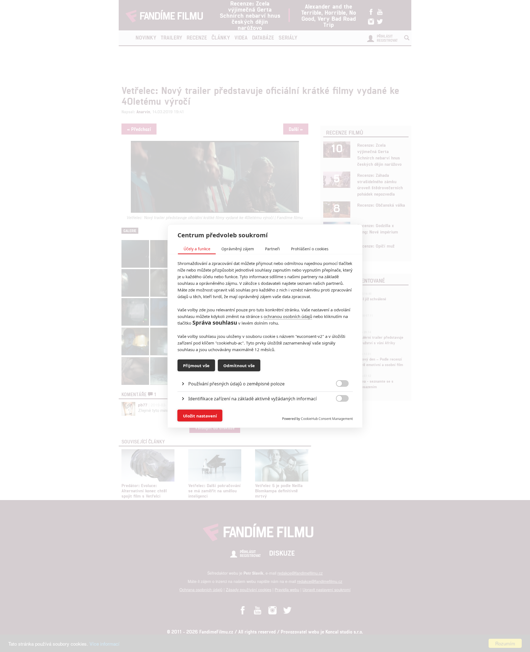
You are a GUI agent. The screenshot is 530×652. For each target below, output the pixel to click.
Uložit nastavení (200, 415)
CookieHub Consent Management (327, 418)
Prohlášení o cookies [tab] (309, 248)
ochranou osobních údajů (288, 316)
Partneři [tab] (272, 248)
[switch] (338, 413)
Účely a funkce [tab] (197, 248)
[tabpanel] (265, 371)
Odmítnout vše (239, 365)
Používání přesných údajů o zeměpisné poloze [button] (236, 384)
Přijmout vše (196, 365)
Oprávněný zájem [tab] (237, 248)
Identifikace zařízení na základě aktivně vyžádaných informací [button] (252, 399)
